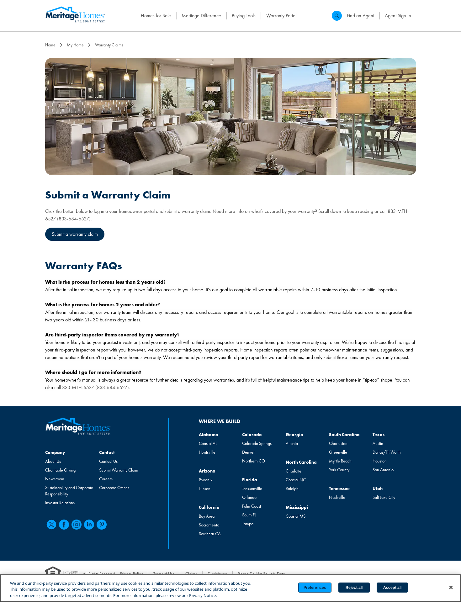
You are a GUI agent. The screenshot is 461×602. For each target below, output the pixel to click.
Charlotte (293, 471)
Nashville (337, 497)
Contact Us (108, 461)
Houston (380, 461)
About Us (53, 461)
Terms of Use (164, 574)
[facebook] (64, 525)
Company (55, 452)
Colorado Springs (257, 443)
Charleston (338, 443)
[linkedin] (89, 525)
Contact (107, 452)
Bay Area (207, 516)
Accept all (392, 587)
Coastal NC (296, 480)
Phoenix (205, 480)
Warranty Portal (281, 15)
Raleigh (292, 488)
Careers (106, 479)
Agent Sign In (398, 15)
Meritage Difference (201, 15)
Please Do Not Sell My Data (261, 574)
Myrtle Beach (340, 461)
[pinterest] (102, 525)
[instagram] (77, 525)
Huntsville (207, 452)
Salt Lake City (384, 497)
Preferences (315, 587)
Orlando (249, 497)
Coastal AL (208, 443)
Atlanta (292, 443)
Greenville (338, 452)
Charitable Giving (60, 470)
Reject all (354, 587)
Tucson (204, 488)
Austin (378, 443)
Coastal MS (295, 516)
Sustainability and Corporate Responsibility (69, 491)
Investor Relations (60, 502)
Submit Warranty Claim (118, 470)
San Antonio (383, 470)
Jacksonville (252, 488)
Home (50, 45)
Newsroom (54, 479)
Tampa (247, 523)
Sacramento (209, 525)
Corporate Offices (114, 487)
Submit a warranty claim (75, 234)
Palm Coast (251, 506)
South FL (249, 515)
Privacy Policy (131, 574)
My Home (75, 45)
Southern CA (210, 533)
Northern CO (253, 461)
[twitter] (51, 525)
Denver (248, 452)
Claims (191, 574)
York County (339, 470)
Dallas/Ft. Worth (387, 452)
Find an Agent (360, 15)
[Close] (451, 587)
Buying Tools (244, 15)
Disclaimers (217, 574)
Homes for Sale (156, 15)
